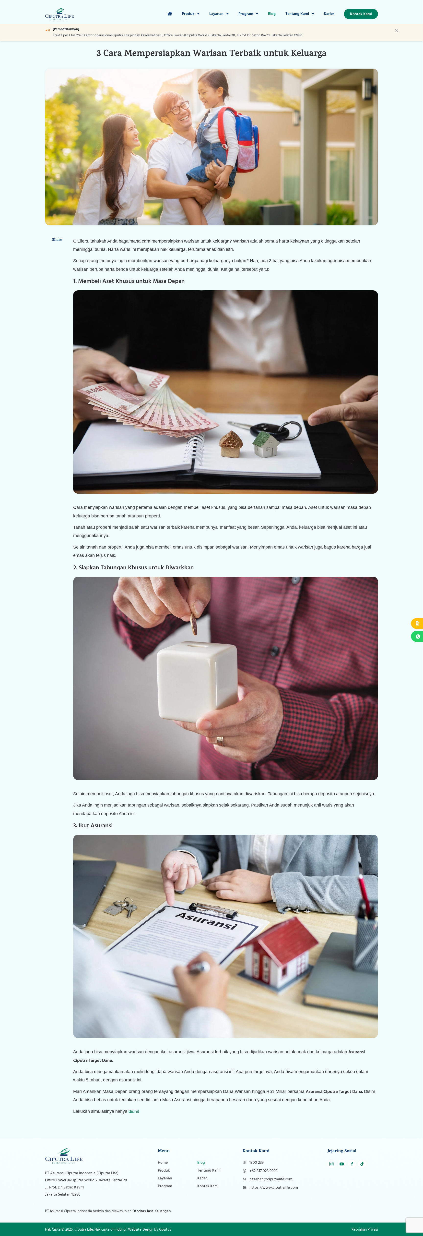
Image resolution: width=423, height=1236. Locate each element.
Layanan (216, 14)
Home (163, 1163)
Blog (272, 14)
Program (246, 14)
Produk (188, 14)
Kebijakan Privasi (365, 1230)
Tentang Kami (297, 14)
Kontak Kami (208, 1186)
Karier (329, 14)
